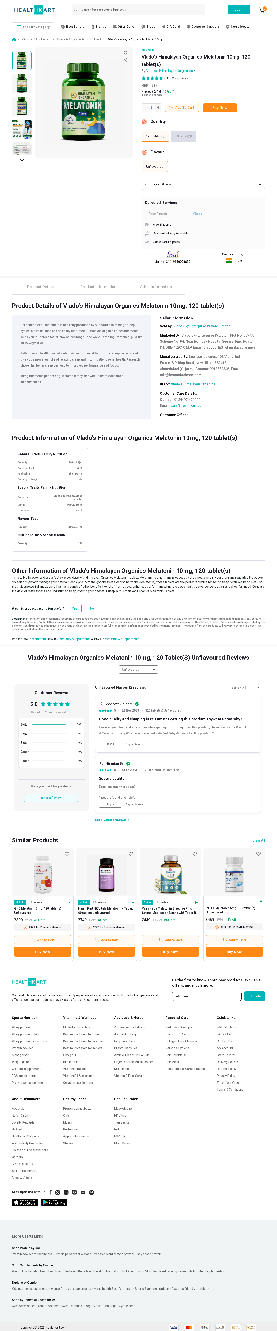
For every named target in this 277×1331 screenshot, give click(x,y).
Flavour (157, 152)
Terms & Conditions (230, 1089)
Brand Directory (22, 1164)
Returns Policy (226, 1069)
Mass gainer (20, 1055)
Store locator (241, 26)
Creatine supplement (26, 1069)
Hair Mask (172, 1062)
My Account (225, 1048)
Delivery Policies (228, 1062)
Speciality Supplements (73, 639)
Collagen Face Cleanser (181, 1041)
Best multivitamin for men (81, 1034)
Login (238, 9)
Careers (17, 1157)
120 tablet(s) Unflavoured (163, 710)
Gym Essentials (72, 1306)
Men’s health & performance (113, 1288)
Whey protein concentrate (29, 1041)
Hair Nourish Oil (176, 1055)
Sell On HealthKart (24, 1171)
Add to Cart (46, 940)
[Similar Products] (43, 872)
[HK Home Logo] (34, 10)
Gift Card (173, 26)
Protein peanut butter (78, 1108)
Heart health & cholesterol (58, 1271)
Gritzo (118, 1129)
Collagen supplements (78, 1082)
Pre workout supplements (29, 1082)
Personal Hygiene (177, 1048)
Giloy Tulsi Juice (125, 1041)
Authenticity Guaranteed (28, 1143)
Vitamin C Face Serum (129, 1075)
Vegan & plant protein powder (114, 1254)
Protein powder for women (73, 1254)
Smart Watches (48, 1306)
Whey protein (21, 1027)
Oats (66, 1115)
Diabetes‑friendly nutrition (189, 1288)
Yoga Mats (92, 1306)
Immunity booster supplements (201, 1271)
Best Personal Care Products (185, 1069)
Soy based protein (149, 1254)
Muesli (67, 1122)
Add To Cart (184, 107)
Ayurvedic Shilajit (126, 1034)
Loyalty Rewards (23, 1122)
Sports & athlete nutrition (152, 1288)
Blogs (151, 26)
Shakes (68, 1143)
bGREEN (119, 1136)
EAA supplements (24, 1075)
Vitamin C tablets (75, 1069)
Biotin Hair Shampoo (179, 1027)
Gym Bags (109, 1306)
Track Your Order (228, 1082)
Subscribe (255, 996)
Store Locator (226, 1055)
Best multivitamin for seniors (83, 1048)
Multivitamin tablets (76, 1027)
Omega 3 (69, 1055)
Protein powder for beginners (32, 1254)
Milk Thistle (122, 1069)
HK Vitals (120, 1115)
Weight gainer (21, 1062)
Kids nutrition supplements (30, 1288)
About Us (18, 1108)
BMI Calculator (227, 1027)
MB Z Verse (122, 1143)
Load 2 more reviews (110, 820)
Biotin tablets (72, 1062)
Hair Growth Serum (179, 1034)
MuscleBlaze (123, 1108)
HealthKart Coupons (25, 1136)
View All (258, 840)
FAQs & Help (225, 1034)
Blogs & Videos (22, 1177)
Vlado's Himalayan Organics (169, 71)
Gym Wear (126, 1306)
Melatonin (148, 49)
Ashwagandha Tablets (129, 1027)
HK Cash (17, 1129)
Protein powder (22, 1048)
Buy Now (219, 108)
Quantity (158, 121)
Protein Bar (71, 1129)
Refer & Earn (20, 1115)
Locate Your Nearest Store (30, 1150)
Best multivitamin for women (83, 1041)
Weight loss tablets (25, 1271)
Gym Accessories (23, 1306)
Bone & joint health (91, 1271)
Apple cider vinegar (76, 1136)
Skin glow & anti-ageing (161, 1271)
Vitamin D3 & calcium (77, 1075)
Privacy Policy (226, 1075)
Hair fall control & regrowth (124, 1271)
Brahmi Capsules (125, 1048)
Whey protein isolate (26, 1034)
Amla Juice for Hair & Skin (132, 1055)
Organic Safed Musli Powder (133, 1062)
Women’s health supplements (71, 1288)
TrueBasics (121, 1122)
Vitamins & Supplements (122, 639)
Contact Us (224, 1041)
